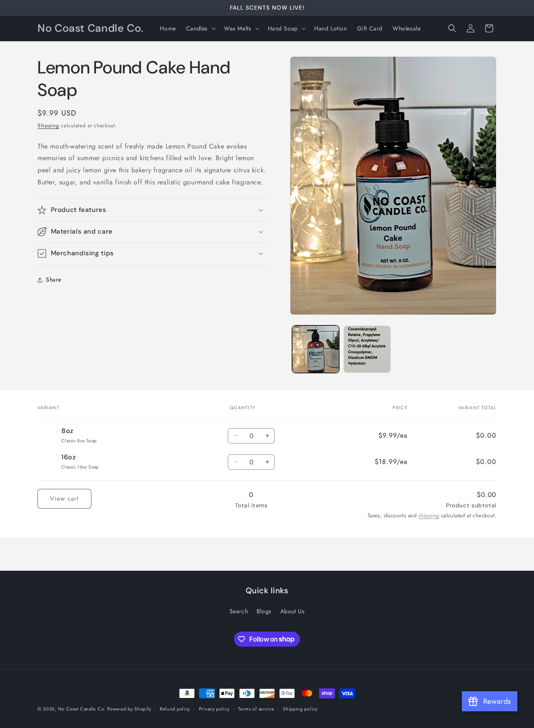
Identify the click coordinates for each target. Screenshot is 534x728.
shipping (428, 515)
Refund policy (175, 708)
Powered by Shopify (129, 708)
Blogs (264, 611)
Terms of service (256, 708)
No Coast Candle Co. (81, 708)
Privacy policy (214, 708)
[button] (200, 28)
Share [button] (53, 279)
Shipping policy (300, 708)
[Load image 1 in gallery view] (315, 349)
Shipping (48, 125)
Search (238, 611)
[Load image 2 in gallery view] (366, 349)
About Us (292, 611)
